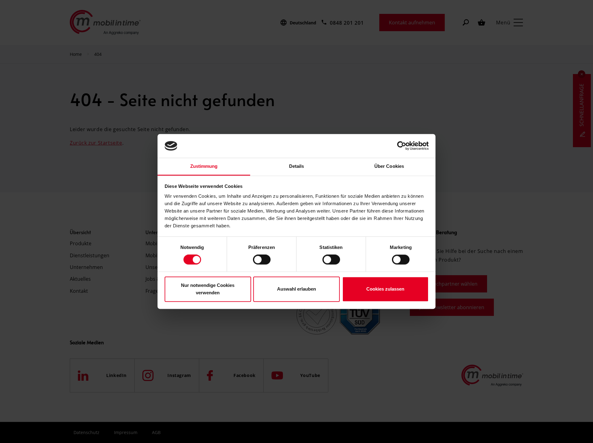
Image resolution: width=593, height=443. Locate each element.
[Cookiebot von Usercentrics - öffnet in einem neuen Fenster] (402, 146)
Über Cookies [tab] (389, 166)
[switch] (262, 260)
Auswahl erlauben (296, 289)
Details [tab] (296, 166)
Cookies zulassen (385, 289)
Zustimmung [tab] (204, 166)
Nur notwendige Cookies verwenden (207, 289)
